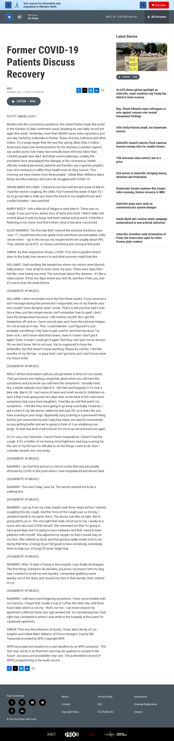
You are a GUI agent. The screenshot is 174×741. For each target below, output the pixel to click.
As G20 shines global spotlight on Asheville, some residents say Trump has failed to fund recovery (141, 93)
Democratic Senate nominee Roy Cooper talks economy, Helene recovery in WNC (141, 190)
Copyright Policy (70, 712)
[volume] (19, 17)
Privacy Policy (105, 696)
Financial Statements (145, 704)
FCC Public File (105, 712)
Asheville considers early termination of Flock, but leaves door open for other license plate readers (141, 237)
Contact (66, 704)
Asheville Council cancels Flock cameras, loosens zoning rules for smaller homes (141, 144)
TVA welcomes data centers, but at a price (138, 159)
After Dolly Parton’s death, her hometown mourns (141, 129)
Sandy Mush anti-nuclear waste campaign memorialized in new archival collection (141, 220)
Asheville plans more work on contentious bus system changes (136, 205)
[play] (9, 17)
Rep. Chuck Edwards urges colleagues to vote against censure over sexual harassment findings (141, 112)
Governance (140, 696)
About (65, 696)
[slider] (24, 17)
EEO (100, 704)
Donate (160, 5)
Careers (138, 712)
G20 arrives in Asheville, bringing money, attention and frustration (141, 175)
